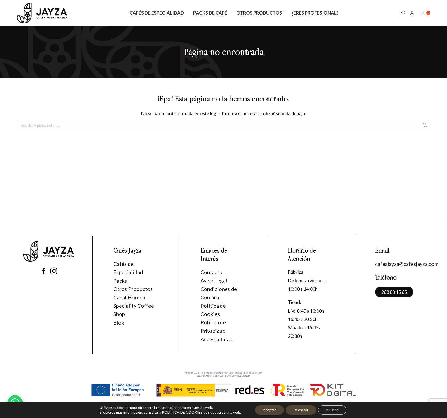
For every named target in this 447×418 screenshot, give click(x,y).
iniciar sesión (412, 13)
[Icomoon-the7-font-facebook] (43, 271)
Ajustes (332, 410)
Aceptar (269, 410)
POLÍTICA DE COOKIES (182, 412)
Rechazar (301, 410)
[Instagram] (54, 271)
